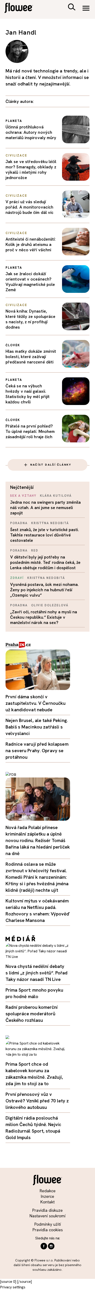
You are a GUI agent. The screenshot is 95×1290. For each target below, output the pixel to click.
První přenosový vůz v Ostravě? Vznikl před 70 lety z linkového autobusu (37, 1100)
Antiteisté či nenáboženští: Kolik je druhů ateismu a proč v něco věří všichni (31, 244)
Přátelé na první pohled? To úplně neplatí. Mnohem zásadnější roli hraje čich (30, 431)
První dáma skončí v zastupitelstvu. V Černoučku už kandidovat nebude (36, 703)
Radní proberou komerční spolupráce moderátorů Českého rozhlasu (32, 1013)
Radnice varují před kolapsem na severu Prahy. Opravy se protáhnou (37, 750)
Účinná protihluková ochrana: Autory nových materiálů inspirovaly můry (31, 132)
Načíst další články (50, 465)
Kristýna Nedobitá (50, 523)
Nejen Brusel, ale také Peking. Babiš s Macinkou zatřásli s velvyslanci (37, 726)
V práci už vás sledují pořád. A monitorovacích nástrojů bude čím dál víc (29, 207)
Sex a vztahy (23, 496)
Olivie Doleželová (49, 605)
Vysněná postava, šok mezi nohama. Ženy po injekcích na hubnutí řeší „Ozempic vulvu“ (44, 590)
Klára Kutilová (55, 496)
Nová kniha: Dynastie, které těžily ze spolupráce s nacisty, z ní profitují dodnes (30, 319)
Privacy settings (12, 1287)
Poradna (19, 523)
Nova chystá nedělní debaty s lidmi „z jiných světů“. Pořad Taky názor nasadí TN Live (37, 972)
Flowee (22, 8)
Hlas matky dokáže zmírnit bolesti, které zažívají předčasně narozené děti (31, 357)
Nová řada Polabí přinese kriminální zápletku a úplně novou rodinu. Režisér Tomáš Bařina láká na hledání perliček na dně (38, 840)
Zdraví (17, 578)
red (34, 550)
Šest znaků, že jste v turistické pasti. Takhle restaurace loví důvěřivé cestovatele (44, 535)
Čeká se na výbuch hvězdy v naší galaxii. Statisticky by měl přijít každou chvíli (28, 394)
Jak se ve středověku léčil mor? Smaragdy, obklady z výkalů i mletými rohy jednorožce (31, 169)
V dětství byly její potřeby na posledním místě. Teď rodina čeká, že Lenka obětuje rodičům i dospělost (45, 562)
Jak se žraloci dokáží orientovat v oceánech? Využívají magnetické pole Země (30, 281)
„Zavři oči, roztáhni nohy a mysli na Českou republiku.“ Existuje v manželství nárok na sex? (43, 617)
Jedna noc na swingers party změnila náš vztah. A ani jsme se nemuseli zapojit (45, 508)
